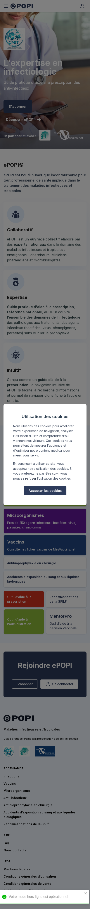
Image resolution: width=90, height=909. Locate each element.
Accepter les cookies (45, 491)
